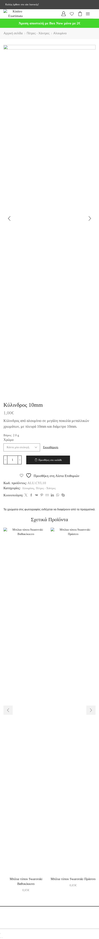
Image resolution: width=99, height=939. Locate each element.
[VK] (36, 495)
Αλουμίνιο (60, 33)
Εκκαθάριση (50, 447)
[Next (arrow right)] (2, 937)
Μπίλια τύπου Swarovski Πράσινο (73, 879)
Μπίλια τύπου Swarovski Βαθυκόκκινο (26, 881)
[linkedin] (52, 495)
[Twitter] (26, 495)
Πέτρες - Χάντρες (38, 33)
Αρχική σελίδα (13, 33)
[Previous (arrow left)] (0, 937)
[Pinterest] (41, 495)
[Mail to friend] (47, 495)
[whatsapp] (57, 495)
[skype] (62, 495)
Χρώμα (8, 440)
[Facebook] (31, 495)
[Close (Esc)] (0, 933)
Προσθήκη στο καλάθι (50, 460)
